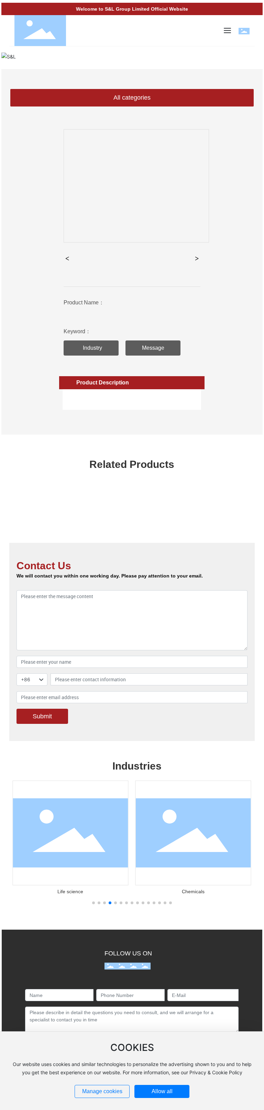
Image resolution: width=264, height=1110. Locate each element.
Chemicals (193, 891)
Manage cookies (102, 1091)
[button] (93, 902)
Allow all (162, 1091)
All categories (132, 97)
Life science (70, 891)
